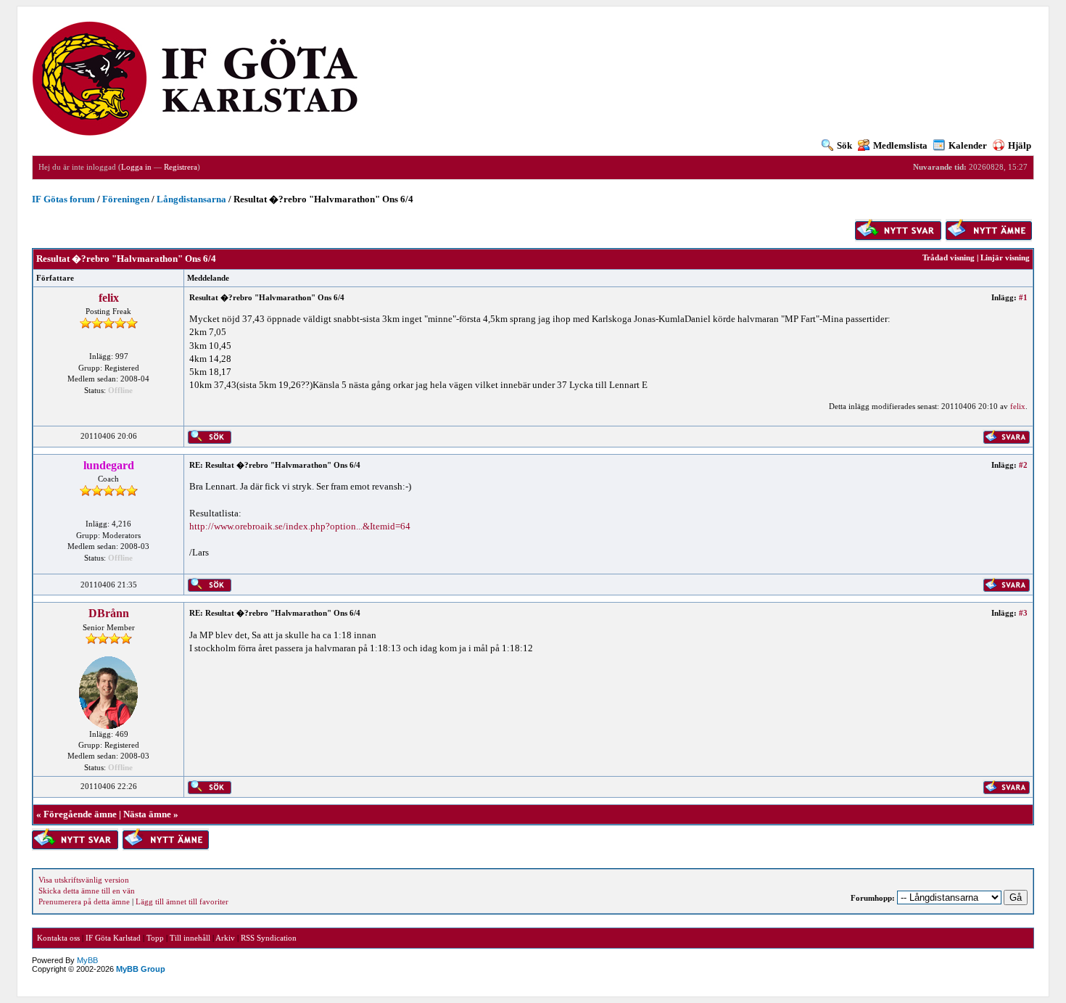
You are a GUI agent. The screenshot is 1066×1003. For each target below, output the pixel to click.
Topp (155, 937)
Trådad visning (948, 257)
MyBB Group (140, 969)
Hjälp (1019, 145)
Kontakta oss (58, 937)
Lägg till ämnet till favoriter (182, 901)
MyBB (87, 960)
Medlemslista (900, 145)
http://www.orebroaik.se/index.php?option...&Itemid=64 (299, 526)
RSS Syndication (269, 937)
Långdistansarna (191, 199)
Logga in (136, 166)
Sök (844, 145)
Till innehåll (190, 937)
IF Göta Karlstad (113, 937)
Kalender (968, 145)
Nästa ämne (147, 814)
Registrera (180, 166)
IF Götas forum (63, 199)
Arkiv (225, 937)
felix (109, 298)
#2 (1023, 465)
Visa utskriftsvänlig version (83, 879)
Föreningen (125, 199)
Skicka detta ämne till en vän (86, 890)
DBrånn (108, 613)
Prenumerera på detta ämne (84, 901)
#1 (1023, 297)
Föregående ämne (80, 814)
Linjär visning (1005, 257)
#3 (1023, 612)
